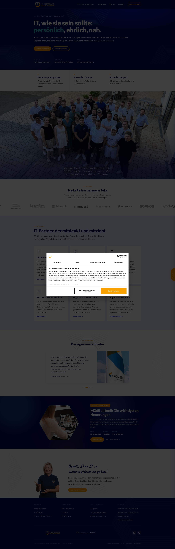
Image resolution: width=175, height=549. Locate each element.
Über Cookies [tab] (118, 262)
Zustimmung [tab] (57, 262)
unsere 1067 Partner (61, 271)
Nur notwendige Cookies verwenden (87, 291)
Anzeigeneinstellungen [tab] (97, 262)
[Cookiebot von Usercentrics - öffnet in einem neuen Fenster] (119, 256)
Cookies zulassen (113, 291)
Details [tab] (77, 262)
